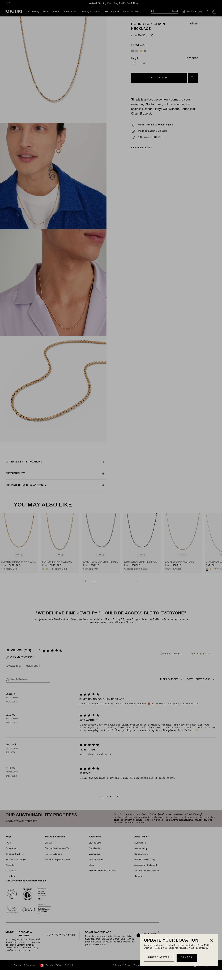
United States (158, 957)
